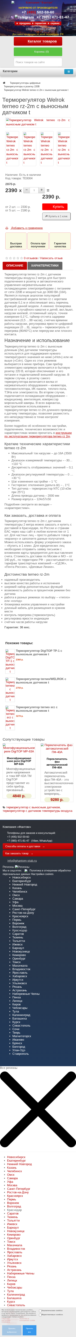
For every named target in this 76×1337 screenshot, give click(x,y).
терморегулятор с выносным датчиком (33, 807)
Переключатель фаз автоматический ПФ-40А (57, 763)
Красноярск (20, 916)
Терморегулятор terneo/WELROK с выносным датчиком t (41, 680)
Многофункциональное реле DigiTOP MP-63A (19, 761)
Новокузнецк (21, 951)
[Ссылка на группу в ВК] (26, 870)
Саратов (18, 934)
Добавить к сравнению (26, 228)
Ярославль (20, 972)
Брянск (17, 1043)
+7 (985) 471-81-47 (18, 840)
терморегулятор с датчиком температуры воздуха (37, 811)
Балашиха (19, 1018)
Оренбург (18, 958)
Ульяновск (19, 983)
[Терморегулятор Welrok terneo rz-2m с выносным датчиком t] (38, 122)
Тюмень (17, 937)
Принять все (29, 1330)
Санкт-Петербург (24, 909)
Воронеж (18, 923)
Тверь (16, 1032)
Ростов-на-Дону (23, 912)
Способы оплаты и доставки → (25, 846)
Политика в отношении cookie (27, 1319)
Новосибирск (21, 877)
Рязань (17, 986)
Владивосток (21, 969)
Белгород (18, 1046)
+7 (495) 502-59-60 (18, 836)
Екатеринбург (21, 881)
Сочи (15, 1029)
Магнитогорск (21, 1036)
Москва (17, 905)
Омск (16, 895)
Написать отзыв (51, 258)
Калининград (21, 1015)
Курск (16, 1022)
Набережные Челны (26, 994)
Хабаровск (19, 976)
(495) (38, 12)
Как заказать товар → (19, 853)
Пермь (16, 919)
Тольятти (18, 941)
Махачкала (19, 965)
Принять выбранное (12, 1330)
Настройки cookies (42, 873)
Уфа (15, 902)
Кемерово (19, 955)
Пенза (16, 997)
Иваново (18, 1039)
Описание (14, 265)
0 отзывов (31, 258)
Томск (16, 962)
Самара (17, 898)
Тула (15, 1011)
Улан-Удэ (18, 1050)
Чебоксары (19, 1008)
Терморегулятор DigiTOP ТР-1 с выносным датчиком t (39, 652)
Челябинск (19, 891)
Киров (16, 1004)
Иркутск (17, 979)
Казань (17, 888)
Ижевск (17, 944)
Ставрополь (20, 1053)
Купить (58, 207)
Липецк (17, 1001)
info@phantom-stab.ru (40, 28)
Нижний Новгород (24, 884)
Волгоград (19, 927)
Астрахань (19, 990)
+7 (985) (53, 17)
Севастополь (21, 1025)
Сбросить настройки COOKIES (6, 1320)
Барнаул (18, 948)
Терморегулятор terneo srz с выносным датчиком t (36, 709)
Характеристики (45, 265)
